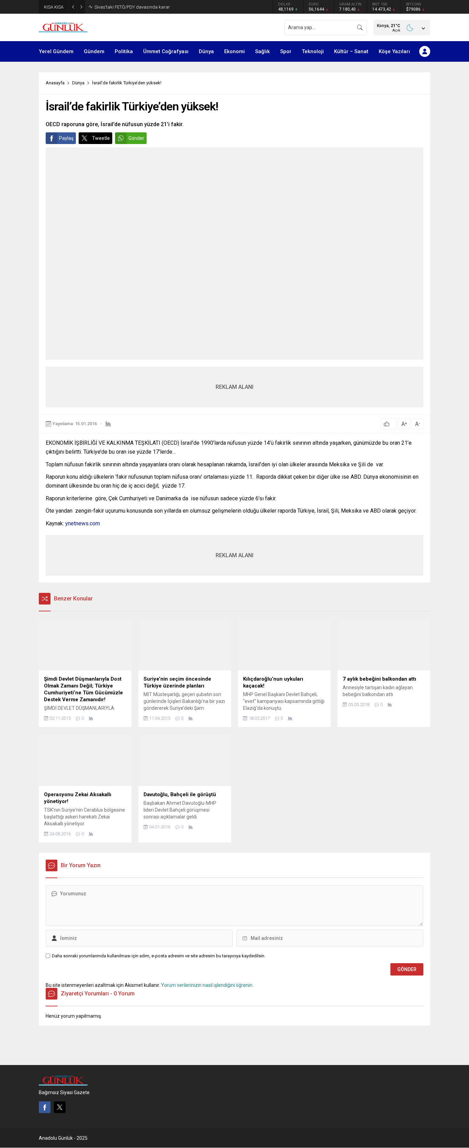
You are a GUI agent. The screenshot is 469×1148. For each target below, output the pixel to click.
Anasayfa (55, 82)
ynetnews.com (82, 523)
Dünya (78, 82)
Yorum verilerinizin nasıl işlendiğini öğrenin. (207, 985)
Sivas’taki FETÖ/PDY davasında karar (132, 7)
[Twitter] (60, 1107)
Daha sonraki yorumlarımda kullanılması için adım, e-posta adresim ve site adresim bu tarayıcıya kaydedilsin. (158, 956)
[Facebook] (44, 1107)
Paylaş (66, 138)
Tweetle (101, 138)
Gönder (136, 138)
